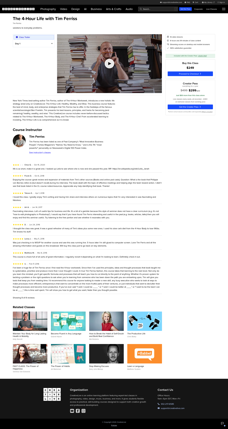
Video (63, 9)
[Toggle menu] (224, 9)
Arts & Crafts (113, 9)
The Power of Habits (60, 366)
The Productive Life (136, 333)
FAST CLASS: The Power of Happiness (25, 367)
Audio (129, 9)
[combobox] (158, 9)
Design (75, 9)
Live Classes (211, 9)
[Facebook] (78, 411)
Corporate (198, 9)
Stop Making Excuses (99, 366)
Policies (114, 425)
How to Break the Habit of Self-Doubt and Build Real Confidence (106, 335)
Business (96, 9)
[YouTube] (72, 411)
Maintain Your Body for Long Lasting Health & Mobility (29, 335)
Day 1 (17, 43)
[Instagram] (83, 411)
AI (85, 9)
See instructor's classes (40, 152)
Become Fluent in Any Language (66, 333)
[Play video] (109, 63)
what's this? (202, 56)
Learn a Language (135, 366)
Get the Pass (185, 9)
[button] (222, 423)
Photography (48, 9)
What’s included (207, 112)
